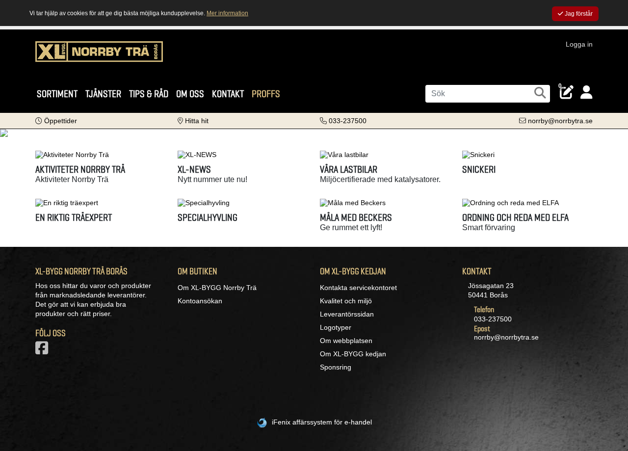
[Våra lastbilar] (385, 155)
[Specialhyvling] (243, 203)
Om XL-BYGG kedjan (353, 354)
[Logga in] (586, 92)
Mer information (227, 13)
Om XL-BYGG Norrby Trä (217, 288)
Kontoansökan (200, 301)
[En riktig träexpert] (100, 203)
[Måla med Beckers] (385, 203)
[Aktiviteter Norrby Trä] (100, 155)
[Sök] (540, 93)
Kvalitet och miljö (346, 301)
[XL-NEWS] (243, 155)
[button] (56, 121)
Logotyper (335, 327)
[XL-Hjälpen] (314, 133)
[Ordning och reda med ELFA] (527, 203)
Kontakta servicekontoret (358, 288)
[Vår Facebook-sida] (43, 351)
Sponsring (335, 367)
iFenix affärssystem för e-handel (322, 422)
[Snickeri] (527, 155)
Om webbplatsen (346, 341)
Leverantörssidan (347, 314)
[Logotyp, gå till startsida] (99, 56)
